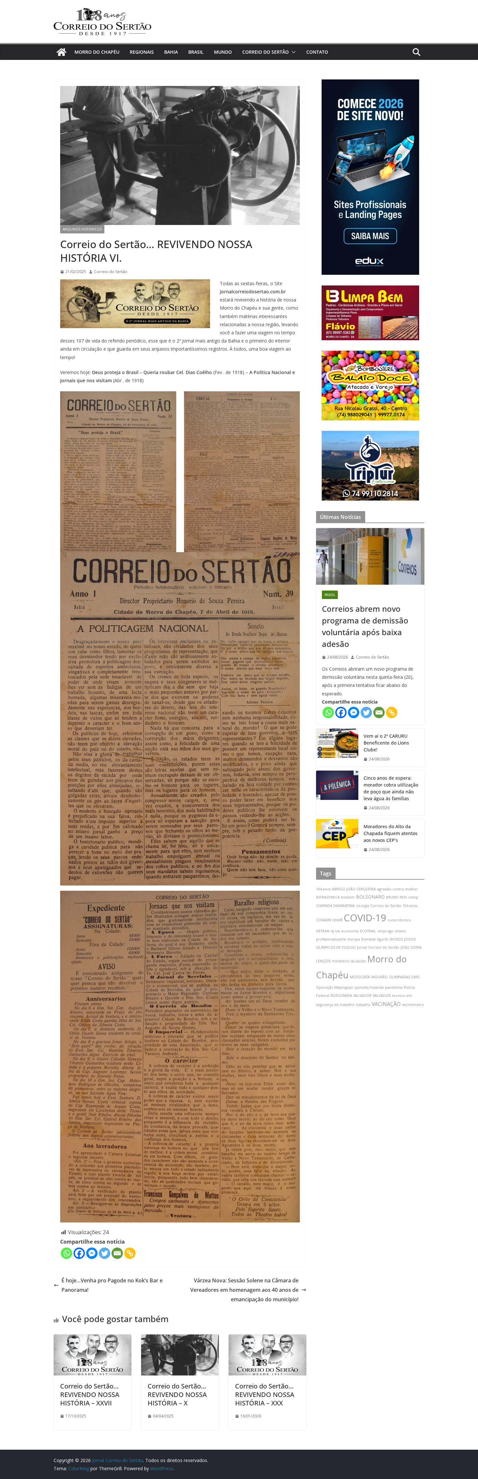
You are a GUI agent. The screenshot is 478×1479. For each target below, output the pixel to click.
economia (350, 931)
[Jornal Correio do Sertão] (61, 52)
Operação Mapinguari (334, 987)
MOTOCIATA (360, 977)
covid (337, 920)
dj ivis (335, 931)
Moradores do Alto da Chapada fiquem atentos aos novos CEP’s (391, 833)
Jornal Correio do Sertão (378, 947)
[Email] (117, 1253)
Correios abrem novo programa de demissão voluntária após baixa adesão (365, 626)
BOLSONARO (370, 897)
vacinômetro (413, 1004)
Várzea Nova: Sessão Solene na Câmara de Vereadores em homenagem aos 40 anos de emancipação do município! (244, 1290)
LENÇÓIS (323, 961)
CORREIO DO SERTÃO (265, 52)
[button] (292, 52)
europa (353, 939)
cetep (413, 897)
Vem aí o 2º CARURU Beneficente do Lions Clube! (386, 743)
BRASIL (196, 52)
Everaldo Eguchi (374, 939)
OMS (415, 977)
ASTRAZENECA (328, 897)
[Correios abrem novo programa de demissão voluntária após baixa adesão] (370, 556)
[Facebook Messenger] (92, 1253)
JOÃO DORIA (411, 947)
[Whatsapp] (66, 1253)
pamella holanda (369, 987)
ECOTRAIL (368, 931)
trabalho (363, 1004)
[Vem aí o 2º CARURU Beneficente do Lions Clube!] (337, 748)
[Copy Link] (130, 1253)
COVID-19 (365, 917)
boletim (348, 897)
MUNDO (223, 52)
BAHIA (171, 52)
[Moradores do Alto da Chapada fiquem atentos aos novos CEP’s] (337, 838)
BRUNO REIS (396, 897)
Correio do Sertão (110, 271)
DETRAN (322, 931)
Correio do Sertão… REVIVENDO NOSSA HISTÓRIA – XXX (264, 1394)
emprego (385, 931)
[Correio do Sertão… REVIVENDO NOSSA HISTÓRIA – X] (180, 1339)
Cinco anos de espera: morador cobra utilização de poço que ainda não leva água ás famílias (391, 788)
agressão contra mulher (397, 889)
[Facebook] (79, 1253)
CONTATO (317, 52)
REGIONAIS (142, 52)
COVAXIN (323, 920)
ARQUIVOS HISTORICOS (82, 229)
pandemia (394, 987)
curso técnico (399, 920)
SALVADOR (382, 995)
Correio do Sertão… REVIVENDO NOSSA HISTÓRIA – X (177, 1394)
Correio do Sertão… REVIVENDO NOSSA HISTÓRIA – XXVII (89, 1394)
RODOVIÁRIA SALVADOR (351, 995)
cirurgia (362, 905)
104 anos (323, 889)
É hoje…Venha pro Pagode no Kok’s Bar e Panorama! (112, 1285)
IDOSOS (396, 939)
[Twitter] (104, 1253)
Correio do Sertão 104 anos (393, 905)
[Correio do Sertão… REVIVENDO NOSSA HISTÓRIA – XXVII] (92, 1339)
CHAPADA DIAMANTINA (335, 905)
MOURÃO (379, 977)
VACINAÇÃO (386, 1004)
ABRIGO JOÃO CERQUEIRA (354, 889)
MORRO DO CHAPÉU (96, 52)
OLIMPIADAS (399, 977)
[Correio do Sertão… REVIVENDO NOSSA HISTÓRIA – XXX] (267, 1339)
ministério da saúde (349, 961)
